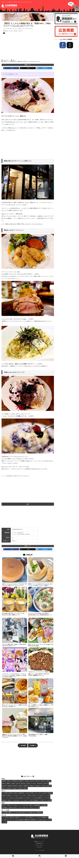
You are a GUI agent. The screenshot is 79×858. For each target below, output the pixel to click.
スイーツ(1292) (48, 800)
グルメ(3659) (5, 793)
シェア (12, 68)
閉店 (8, 28)
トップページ (13, 857)
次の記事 (32, 745)
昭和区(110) (26, 785)
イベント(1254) (5, 817)
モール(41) (4, 819)
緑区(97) (25, 788)
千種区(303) (9, 785)
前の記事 (23, 745)
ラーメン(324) (14, 795)
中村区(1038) (39, 783)
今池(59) (13, 783)
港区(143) (49, 785)
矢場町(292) (21, 781)
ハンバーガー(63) (46, 797)
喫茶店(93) (36, 800)
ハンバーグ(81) (33, 797)
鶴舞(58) (8, 783)
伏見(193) (37, 781)
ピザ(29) (33, 795)
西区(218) (16, 785)
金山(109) (32, 781)
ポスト (28, 68)
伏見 (26, 28)
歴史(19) (9, 805)
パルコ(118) (39, 819)
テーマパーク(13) (21, 805)
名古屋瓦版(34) (39, 812)
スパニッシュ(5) (46, 795)
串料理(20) (50, 793)
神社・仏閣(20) (29, 805)
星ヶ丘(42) (33, 783)
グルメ (5, 28)
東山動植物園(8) (37, 805)
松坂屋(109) (33, 819)
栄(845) (8, 781)
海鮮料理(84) (21, 793)
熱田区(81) (32, 785)
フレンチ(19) (39, 795)
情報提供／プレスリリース (39, 841)
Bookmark (45, 68)
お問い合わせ (39, 846)
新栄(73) (4, 783)
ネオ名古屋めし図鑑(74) (7, 812)
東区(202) (4, 785)
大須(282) (27, 781)
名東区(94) (9, 788)
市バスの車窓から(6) (30, 812)
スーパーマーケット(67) (13, 819)
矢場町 (19, 28)
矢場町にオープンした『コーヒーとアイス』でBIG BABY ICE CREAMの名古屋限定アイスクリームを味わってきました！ (14, 736)
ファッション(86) (24, 817)
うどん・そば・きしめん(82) (41, 793)
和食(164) (11, 793)
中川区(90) (43, 785)
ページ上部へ (39, 857)
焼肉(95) (39, 797)
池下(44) (18, 783)
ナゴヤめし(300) (15, 800)
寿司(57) (16, 793)
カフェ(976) (30, 800)
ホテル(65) (14, 805)
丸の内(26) (43, 781)
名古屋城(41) (4, 807)
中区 (11, 28)
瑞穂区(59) (38, 785)
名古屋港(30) (44, 805)
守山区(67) (14, 788)
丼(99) (32, 793)
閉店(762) (18, 817)
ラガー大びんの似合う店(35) (19, 812)
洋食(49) (4, 795)
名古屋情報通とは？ (39, 843)
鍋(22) (9, 800)
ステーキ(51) (26, 797)
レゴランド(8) (36, 807)
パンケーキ (30, 28)
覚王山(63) (23, 783)
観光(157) (4, 805)
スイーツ (23, 28)
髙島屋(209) (27, 819)
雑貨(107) (31, 817)
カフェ (16, 28)
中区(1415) (46, 783)
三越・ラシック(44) (47, 819)
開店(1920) (12, 817)
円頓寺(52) (48, 781)
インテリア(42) (37, 817)
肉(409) (21, 797)
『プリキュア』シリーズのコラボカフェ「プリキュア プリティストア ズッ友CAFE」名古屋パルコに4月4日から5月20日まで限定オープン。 (14, 675)
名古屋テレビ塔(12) (13, 807)
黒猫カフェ (14, 540)
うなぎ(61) (27, 793)
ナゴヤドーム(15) (21, 807)
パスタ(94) (28, 795)
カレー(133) (15, 797)
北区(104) (21, 785)
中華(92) (8, 795)
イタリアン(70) (22, 795)
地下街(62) (21, 819)
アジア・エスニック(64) (7, 797)
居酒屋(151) (4, 800)
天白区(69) (20, 788)
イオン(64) (4, 822)
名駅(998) (4, 781)
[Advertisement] (27, 47)
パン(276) (41, 800)
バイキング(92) (23, 800)
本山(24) (28, 783)
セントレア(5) (29, 807)
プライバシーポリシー (39, 845)
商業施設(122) (45, 817)
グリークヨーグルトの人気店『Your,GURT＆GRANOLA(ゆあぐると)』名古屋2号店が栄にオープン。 (39, 615)
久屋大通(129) (15, 781)
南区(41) (4, 788)
